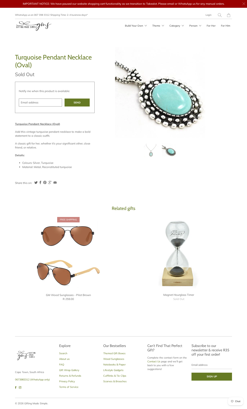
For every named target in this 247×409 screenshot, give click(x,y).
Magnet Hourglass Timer (178, 253)
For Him (225, 25)
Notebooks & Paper (114, 364)
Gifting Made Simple (36, 403)
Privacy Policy (67, 381)
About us (64, 359)
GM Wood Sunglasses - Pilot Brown (68, 253)
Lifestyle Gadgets (113, 370)
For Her (211, 25)
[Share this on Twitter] (36, 182)
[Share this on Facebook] (40, 182)
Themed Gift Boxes (114, 353)
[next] (208, 92)
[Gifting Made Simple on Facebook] (15, 387)
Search (63, 353)
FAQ (61, 364)
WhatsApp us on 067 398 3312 (32, 14)
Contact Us (153, 361)
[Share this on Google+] (50, 182)
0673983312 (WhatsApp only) (32, 379)
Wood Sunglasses (113, 359)
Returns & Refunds (70, 375)
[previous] (112, 92)
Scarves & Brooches (115, 381)
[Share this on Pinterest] (45, 182)
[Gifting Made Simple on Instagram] (20, 387)
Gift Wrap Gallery (69, 370)
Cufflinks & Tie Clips (114, 375)
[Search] (219, 15)
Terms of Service (68, 387)
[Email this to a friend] (55, 182)
